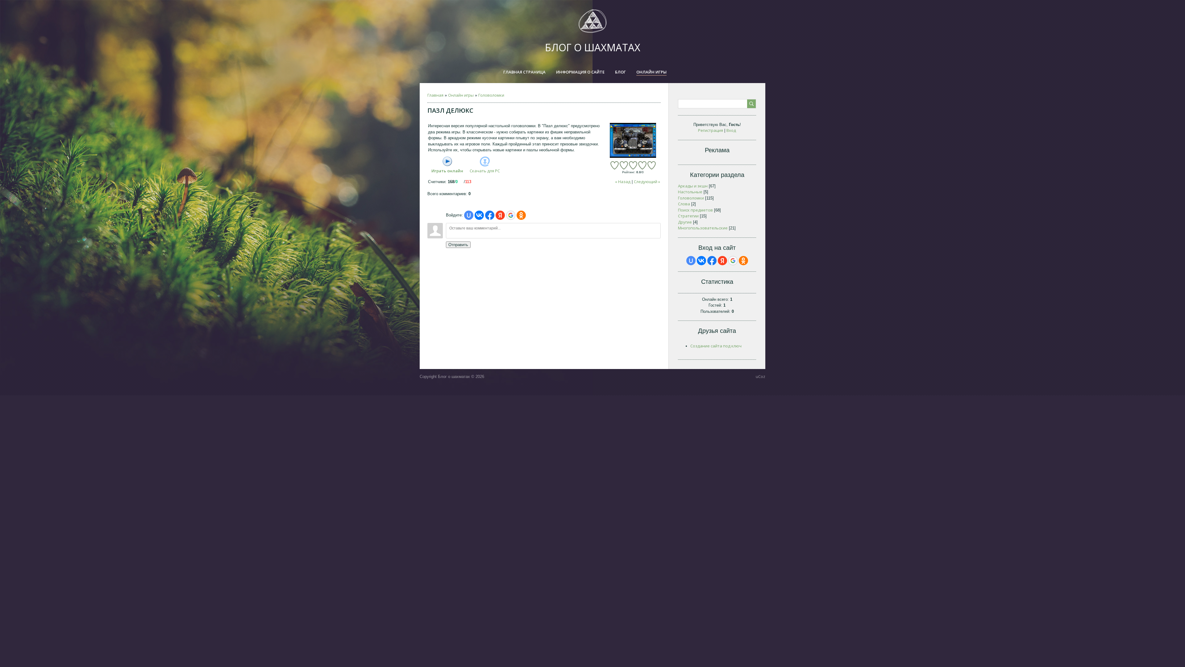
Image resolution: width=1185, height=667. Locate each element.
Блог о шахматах (592, 47)
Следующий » (647, 181)
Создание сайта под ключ (716, 346)
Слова (684, 204)
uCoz (760, 376)
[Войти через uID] (468, 215)
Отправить (458, 244)
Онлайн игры (461, 95)
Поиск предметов (695, 210)
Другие (685, 222)
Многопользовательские (703, 228)
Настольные (690, 192)
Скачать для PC (485, 171)
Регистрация (710, 130)
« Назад (622, 181)
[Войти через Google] (510, 215)
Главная (435, 95)
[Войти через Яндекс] (500, 215)
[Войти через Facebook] (489, 215)
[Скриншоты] (633, 140)
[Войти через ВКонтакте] (479, 215)
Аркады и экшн (693, 186)
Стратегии (688, 216)
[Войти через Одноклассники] (521, 215)
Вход (731, 130)
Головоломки (491, 95)
